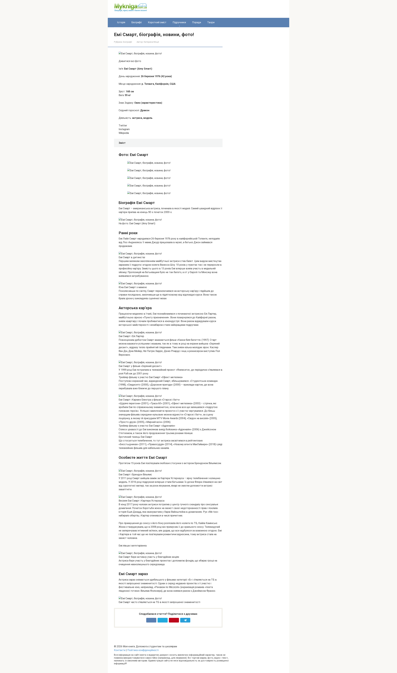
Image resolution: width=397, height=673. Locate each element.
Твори (210, 22)
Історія (121, 22)
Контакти (119, 650)
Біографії (136, 22)
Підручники (179, 22)
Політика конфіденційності (143, 650)
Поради (196, 22)
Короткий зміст (157, 22)
